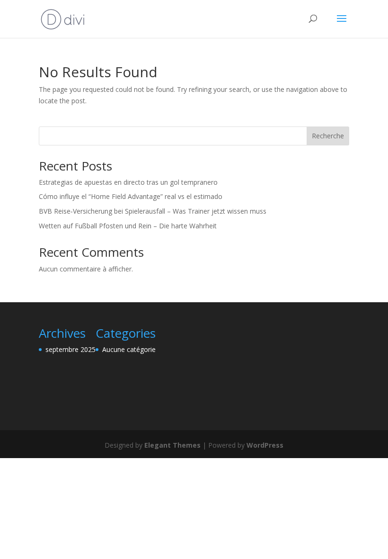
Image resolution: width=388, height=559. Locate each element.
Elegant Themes (172, 445)
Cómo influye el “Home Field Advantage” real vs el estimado (130, 196)
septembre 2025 (70, 349)
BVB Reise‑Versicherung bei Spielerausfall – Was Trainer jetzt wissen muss (152, 211)
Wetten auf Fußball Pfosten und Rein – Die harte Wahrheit (128, 225)
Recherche (328, 135)
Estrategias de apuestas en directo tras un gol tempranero (128, 182)
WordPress (265, 445)
